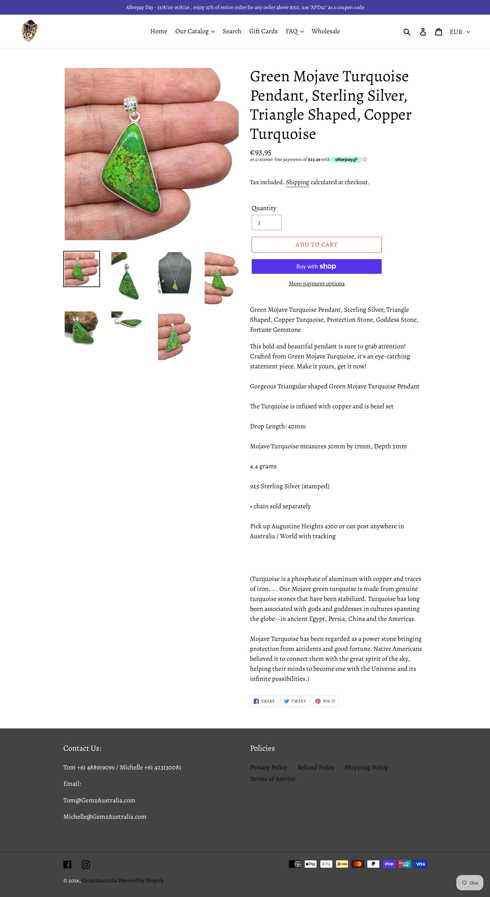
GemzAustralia (100, 880)
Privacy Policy (268, 767)
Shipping (297, 182)
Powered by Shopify (141, 880)
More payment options (317, 283)
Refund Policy (316, 767)
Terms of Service (273, 778)
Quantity (264, 208)
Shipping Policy (366, 767)
